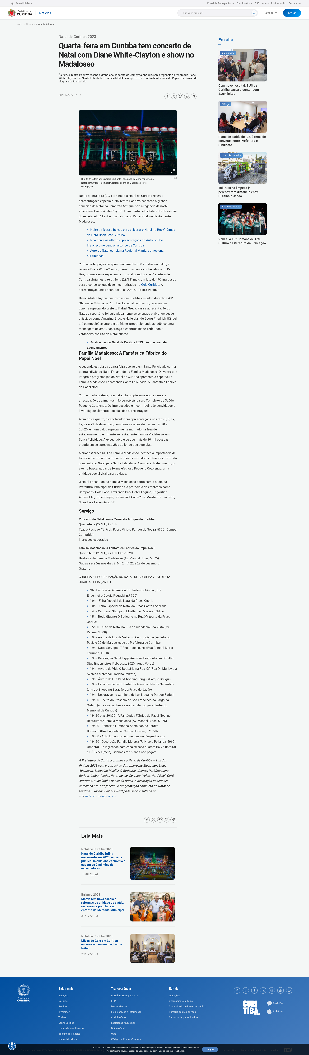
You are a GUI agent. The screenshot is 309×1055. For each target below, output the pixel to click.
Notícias (30, 24)
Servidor (63, 1006)
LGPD (114, 1000)
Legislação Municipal (123, 1022)
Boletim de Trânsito (69, 1033)
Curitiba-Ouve (244, 3)
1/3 (174, 178)
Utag (113, 1033)
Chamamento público (181, 1000)
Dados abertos (119, 1006)
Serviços (63, 995)
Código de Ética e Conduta (126, 1039)
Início (19, 24)
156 (257, 3)
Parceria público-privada (182, 1011)
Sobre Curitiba (66, 1022)
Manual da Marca (67, 1039)
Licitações (174, 995)
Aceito (210, 1049)
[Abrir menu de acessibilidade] (12, 1046)
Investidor (64, 1011)
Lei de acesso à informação (126, 1011)
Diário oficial (118, 1028)
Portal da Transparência (220, 3)
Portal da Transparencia (124, 995)
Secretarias (295, 3)
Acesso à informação (274, 3)
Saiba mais (180, 1050)
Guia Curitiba (150, 284)
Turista (62, 1017)
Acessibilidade (24, 3)
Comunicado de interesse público (187, 1006)
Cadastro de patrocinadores (184, 1017)
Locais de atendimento (71, 1028)
